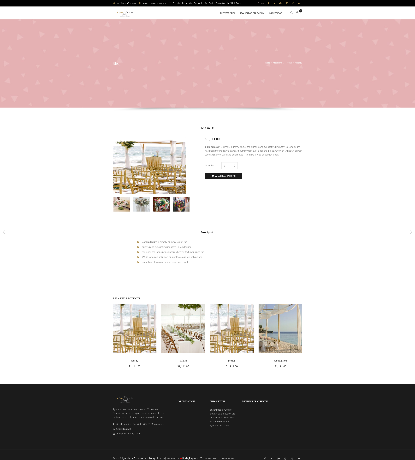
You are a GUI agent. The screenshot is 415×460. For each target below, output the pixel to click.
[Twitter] (274, 3)
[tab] (207, 232)
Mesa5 (232, 360)
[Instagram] (287, 3)
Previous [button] (115, 204)
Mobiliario (277, 63)
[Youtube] (299, 3)
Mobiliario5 (280, 360)
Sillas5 (183, 360)
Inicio (267, 63)
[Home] (125, 12)
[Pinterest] (293, 3)
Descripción (207, 232)
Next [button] (191, 204)
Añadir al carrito (225, 176)
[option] (123, 204)
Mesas (289, 63)
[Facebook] (268, 3)
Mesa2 (134, 360)
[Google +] (280, 3)
